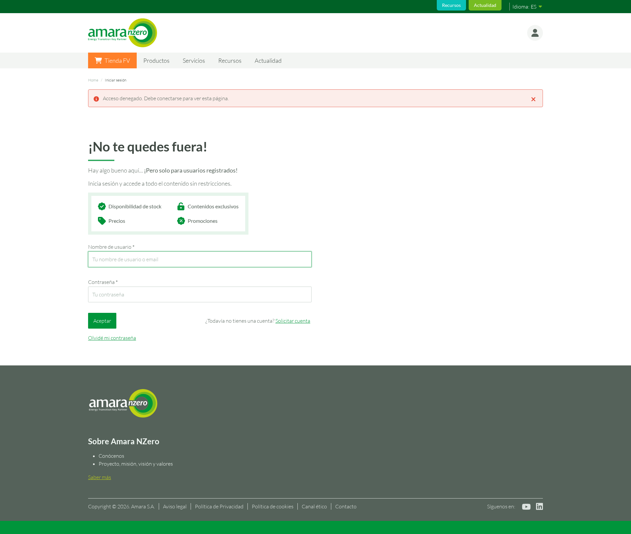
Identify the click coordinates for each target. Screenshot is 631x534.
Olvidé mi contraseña (112, 338)
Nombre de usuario (111, 247)
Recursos (451, 5)
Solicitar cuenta (292, 320)
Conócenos (111, 456)
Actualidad (485, 5)
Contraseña (103, 282)
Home (93, 80)
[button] (535, 33)
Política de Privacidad (219, 506)
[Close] (533, 98)
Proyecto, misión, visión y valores (136, 463)
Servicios (194, 60)
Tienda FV (117, 60)
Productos (156, 60)
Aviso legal (175, 506)
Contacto (346, 506)
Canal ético (314, 506)
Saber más (99, 477)
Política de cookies (272, 506)
